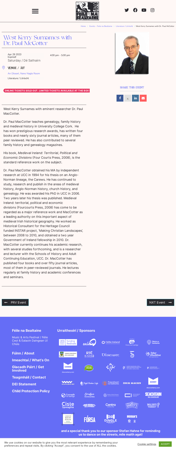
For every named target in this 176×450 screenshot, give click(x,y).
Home (83, 26)
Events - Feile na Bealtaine (100, 26)
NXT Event (157, 302)
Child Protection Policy (31, 391)
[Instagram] (153, 10)
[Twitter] (127, 10)
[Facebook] (135, 10)
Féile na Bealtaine (26, 330)
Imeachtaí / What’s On (30, 360)
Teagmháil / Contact (29, 377)
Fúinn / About (23, 353)
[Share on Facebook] (120, 98)
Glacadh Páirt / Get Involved (28, 368)
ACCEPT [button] (165, 444)
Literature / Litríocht (124, 26)
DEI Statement (24, 384)
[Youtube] (144, 10)
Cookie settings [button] (147, 444)
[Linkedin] (135, 98)
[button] (35, 11)
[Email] (143, 98)
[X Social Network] (127, 98)
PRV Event (18, 302)
